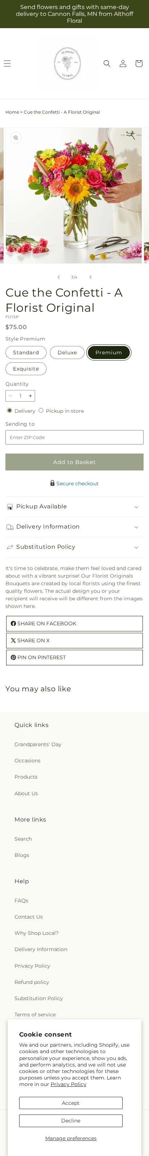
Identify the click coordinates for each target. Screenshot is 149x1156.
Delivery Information (40, 949)
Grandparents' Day (37, 744)
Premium (108, 352)
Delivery (25, 411)
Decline (70, 1120)
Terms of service (35, 1014)
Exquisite (26, 368)
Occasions (27, 760)
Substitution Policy (38, 998)
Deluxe (67, 352)
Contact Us (28, 917)
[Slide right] (90, 277)
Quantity (17, 384)
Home (12, 112)
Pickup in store (65, 411)
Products (26, 777)
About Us (26, 793)
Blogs (21, 855)
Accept (71, 1103)
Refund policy (31, 982)
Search (23, 839)
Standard (26, 352)
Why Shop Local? (36, 933)
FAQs (21, 900)
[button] (107, 63)
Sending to (30, 424)
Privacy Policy (68, 1084)
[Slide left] (59, 277)
